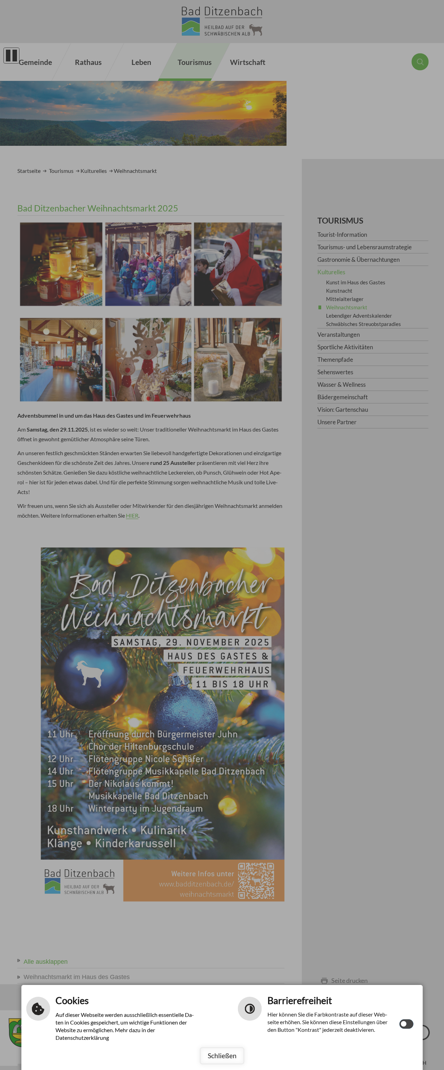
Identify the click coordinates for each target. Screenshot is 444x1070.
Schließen (222, 1056)
